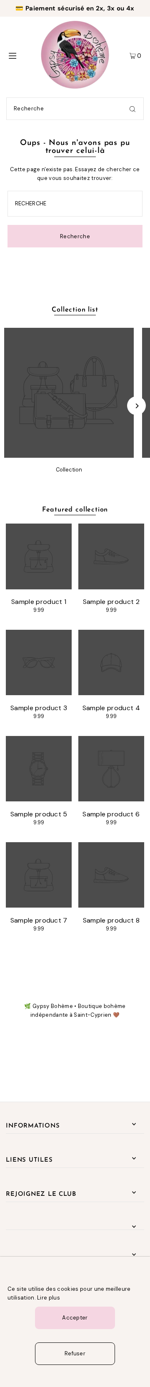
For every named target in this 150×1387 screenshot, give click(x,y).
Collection (69, 469)
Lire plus (48, 1297)
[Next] (136, 406)
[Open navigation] (20, 55)
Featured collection (75, 509)
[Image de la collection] (69, 455)
